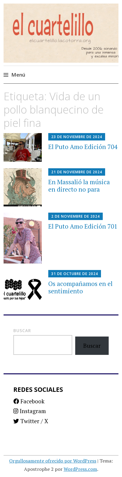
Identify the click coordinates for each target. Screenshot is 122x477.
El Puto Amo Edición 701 (82, 226)
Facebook (31, 401)
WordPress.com (80, 469)
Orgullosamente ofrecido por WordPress (52, 460)
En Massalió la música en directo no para (79, 185)
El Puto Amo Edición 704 (82, 147)
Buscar (22, 330)
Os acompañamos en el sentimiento (80, 287)
